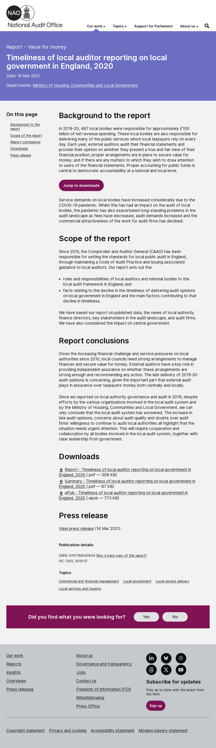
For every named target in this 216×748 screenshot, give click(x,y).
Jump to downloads (81, 185)
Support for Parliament (153, 26)
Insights (13, 672)
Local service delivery (172, 581)
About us (84, 655)
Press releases (20, 689)
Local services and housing (80, 588)
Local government (137, 581)
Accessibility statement (112, 730)
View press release (76, 528)
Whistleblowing (90, 697)
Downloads (19, 148)
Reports (14, 664)
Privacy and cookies (68, 730)
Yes (146, 616)
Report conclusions (25, 142)
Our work (14, 655)
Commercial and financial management (89, 581)
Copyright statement (25, 730)
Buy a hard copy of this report (121, 555)
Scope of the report (26, 135)
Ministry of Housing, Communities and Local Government (85, 85)
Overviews (16, 680)
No (175, 616)
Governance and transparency (104, 664)
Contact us (86, 680)
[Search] (207, 25)
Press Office (88, 706)
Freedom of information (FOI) (103, 689)
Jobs (81, 672)
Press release (20, 155)
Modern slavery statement (163, 730)
